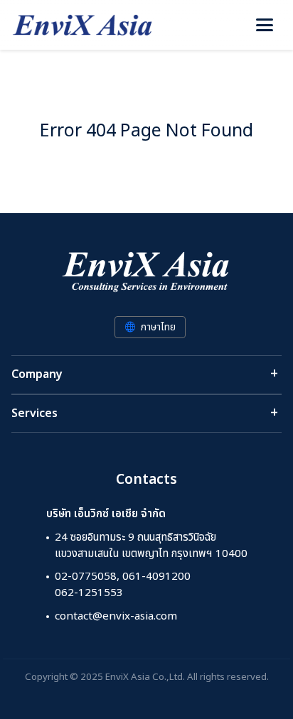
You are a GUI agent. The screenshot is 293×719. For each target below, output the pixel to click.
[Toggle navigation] (264, 25)
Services (34, 413)
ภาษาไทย (158, 327)
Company (37, 374)
